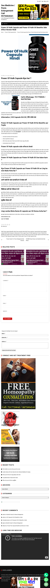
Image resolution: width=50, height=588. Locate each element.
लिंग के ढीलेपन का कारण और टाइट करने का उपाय (11, 261)
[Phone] (46, 575)
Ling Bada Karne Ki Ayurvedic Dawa (10, 477)
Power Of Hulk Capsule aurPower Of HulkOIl (15, 83)
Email (4, 303)
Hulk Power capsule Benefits (7, 231)
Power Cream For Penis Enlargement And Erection (15, 239)
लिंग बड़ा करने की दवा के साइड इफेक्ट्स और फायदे (11, 474)
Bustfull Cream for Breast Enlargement (15, 514)
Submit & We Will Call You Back (8, 350)
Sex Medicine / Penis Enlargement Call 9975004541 (8, 10)
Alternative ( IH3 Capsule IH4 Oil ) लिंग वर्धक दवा (18, 117)
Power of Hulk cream (19, 236)
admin (11, 75)
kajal (4, 523)
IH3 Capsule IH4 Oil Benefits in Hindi (14, 517)
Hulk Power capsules (29, 231)
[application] (25, 546)
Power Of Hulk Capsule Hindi (30, 236)
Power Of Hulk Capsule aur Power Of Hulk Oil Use (20, 234)
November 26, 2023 (6, 262)
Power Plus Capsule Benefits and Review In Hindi (18, 525)
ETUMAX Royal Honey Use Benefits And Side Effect (35, 239)
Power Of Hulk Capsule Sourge (7, 236)
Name (4, 295)
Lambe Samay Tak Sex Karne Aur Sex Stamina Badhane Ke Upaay (16, 472)
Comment (6, 280)
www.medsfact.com (5, 216)
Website (5, 311)
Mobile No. (4, 337)
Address (4, 341)
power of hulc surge (21, 233)
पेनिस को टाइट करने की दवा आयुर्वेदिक (9, 480)
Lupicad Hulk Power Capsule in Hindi (9, 233)
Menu (5, 23)
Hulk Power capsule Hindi (19, 231)
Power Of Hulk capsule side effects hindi (40, 234)
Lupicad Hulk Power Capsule (40, 231)
